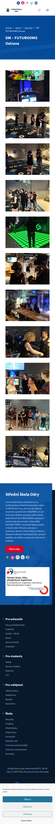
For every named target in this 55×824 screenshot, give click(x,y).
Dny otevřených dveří (14, 625)
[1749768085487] (27, 101)
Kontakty (9, 753)
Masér (8, 637)
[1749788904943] (27, 393)
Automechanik (12, 642)
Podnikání (10, 646)
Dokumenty (10, 732)
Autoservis (10, 703)
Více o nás (14, 549)
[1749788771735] (27, 283)
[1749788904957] (27, 430)
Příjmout (27, 799)
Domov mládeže (12, 666)
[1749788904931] (27, 357)
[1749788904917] (27, 320)
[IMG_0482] (27, 466)
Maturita (9, 670)
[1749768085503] (27, 137)
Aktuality (9, 719)
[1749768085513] (27, 174)
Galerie (18, 28)
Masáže (8, 699)
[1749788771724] (27, 247)
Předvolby (27, 814)
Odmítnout (27, 806)
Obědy (8, 662)
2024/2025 (28, 28)
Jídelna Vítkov (11, 690)
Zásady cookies (26, 820)
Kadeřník (9, 629)
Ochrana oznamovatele (16, 749)
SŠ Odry (8, 28)
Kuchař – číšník (12, 633)
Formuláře (10, 736)
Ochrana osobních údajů (16, 745)
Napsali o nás (11, 741)
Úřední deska (11, 728)
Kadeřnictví (10, 695)
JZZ (7, 675)
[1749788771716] (27, 210)
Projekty (9, 723)
